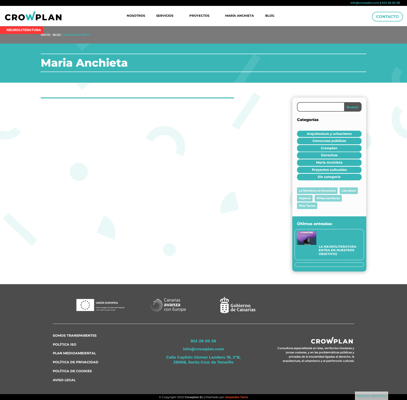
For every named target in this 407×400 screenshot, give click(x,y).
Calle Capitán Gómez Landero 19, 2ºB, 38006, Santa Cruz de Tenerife (203, 359)
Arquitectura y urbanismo (329, 134)
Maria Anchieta (111, 122)
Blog (269, 15)
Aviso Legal (64, 380)
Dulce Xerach (63, 122)
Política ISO (64, 344)
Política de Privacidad (75, 362)
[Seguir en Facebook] (10, 3)
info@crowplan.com (364, 2)
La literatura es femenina (317, 190)
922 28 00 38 (391, 2)
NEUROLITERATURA (24, 30)
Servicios (164, 15)
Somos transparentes (75, 335)
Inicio (45, 34)
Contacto (387, 16)
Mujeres (305, 198)
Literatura (349, 190)
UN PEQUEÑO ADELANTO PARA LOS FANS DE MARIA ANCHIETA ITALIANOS (121, 114)
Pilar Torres (307, 205)
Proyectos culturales (329, 170)
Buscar (353, 107)
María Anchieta (239, 15)
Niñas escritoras (328, 198)
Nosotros (136, 15)
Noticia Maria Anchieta (68, 155)
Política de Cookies (72, 371)
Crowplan (329, 148)
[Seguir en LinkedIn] (17, 3)
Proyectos (199, 15)
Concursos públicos (329, 141)
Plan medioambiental (74, 353)
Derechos (329, 155)
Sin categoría (329, 177)
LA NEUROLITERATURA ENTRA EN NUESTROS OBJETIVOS (337, 250)
